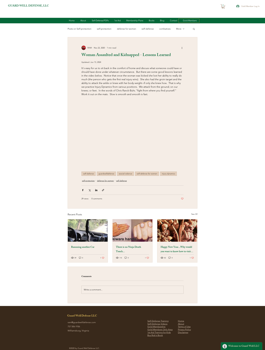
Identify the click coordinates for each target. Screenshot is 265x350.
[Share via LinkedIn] (96, 190)
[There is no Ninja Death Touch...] (133, 230)
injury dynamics (168, 173)
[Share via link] (103, 190)
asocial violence (125, 173)
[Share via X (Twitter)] (89, 190)
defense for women (126, 28)
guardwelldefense (106, 173)
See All (194, 214)
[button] (223, 6)
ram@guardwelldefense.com (82, 322)
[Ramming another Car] (88, 230)
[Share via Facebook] (82, 190)
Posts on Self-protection (79, 28)
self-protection (104, 28)
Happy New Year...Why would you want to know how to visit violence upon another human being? (176, 249)
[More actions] (182, 47)
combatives (165, 28)
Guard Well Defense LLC (82, 316)
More (178, 28)
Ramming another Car (82, 247)
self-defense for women (147, 173)
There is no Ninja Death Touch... (128, 249)
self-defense (148, 28)
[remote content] (132, 140)
